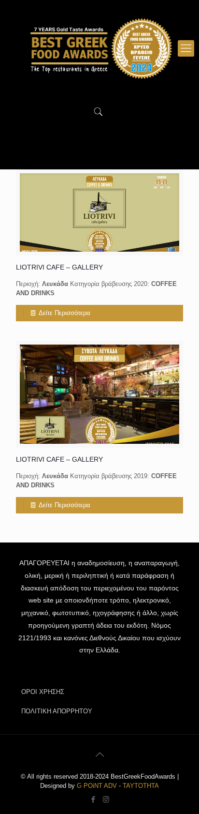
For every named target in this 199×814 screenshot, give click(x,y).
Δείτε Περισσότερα (64, 313)
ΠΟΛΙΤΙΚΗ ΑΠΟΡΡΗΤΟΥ (56, 711)
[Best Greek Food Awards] (99, 48)
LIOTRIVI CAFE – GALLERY (59, 267)
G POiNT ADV (97, 785)
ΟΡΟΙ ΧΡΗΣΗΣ (42, 691)
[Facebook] (93, 799)
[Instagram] (106, 799)
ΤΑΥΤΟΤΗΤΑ (141, 785)
